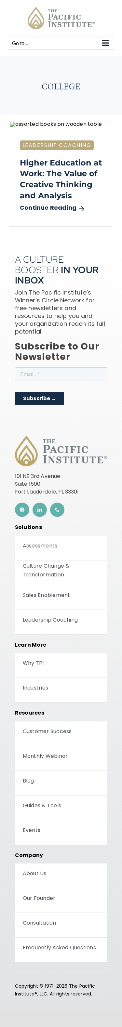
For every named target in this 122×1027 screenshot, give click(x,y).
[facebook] (22, 510)
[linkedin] (40, 510)
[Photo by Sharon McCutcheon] (56, 124)
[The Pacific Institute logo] (61, 438)
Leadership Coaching (56, 145)
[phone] (57, 510)
